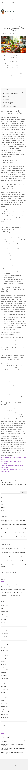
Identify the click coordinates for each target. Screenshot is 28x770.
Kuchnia (3, 507)
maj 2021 (3, 692)
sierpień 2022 (4, 681)
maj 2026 (3, 614)
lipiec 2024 (3, 658)
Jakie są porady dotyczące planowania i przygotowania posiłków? (11, 101)
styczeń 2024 (4, 664)
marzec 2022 (4, 686)
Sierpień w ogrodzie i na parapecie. (9, 586)
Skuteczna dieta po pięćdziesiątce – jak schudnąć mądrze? (13, 481)
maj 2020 (3, 725)
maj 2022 (3, 683)
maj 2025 (3, 647)
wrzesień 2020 (4, 714)
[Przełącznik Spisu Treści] (23, 90)
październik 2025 (5, 633)
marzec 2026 (4, 619)
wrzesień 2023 (4, 669)
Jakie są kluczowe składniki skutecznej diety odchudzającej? (12, 95)
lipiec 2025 (3, 642)
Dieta (14, 19)
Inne (2, 504)
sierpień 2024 (4, 655)
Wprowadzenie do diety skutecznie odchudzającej (13, 92)
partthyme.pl (20, 33)
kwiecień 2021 (4, 695)
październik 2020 (5, 711)
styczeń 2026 (4, 625)
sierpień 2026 (4, 605)
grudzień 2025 (4, 628)
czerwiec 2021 (4, 689)
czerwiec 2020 (4, 723)
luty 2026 (3, 622)
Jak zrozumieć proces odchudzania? (11, 93)
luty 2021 (3, 700)
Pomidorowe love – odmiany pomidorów (11, 595)
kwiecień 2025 (4, 650)
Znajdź (23, 492)
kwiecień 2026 (4, 616)
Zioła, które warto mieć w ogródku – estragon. (12, 592)
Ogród (2, 510)
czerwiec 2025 (4, 644)
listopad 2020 (4, 709)
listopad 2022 (4, 675)
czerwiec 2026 (4, 611)
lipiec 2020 (3, 720)
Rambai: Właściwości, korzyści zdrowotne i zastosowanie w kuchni (14, 485)
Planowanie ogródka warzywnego (9, 584)
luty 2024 (3, 661)
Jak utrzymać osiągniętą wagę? (9, 106)
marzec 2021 (4, 697)
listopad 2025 (4, 630)
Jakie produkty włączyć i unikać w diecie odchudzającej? (11, 98)
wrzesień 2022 (4, 678)
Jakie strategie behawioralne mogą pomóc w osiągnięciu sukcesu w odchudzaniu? (12, 104)
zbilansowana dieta (14, 414)
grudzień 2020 (4, 706)
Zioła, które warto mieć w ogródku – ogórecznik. (13, 589)
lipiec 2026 (3, 608)
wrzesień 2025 (4, 636)
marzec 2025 (4, 653)
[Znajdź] (26, 2)
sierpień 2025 (4, 639)
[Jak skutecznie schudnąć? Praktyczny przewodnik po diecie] (13, 44)
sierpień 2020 (4, 717)
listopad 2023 (4, 667)
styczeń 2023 (4, 672)
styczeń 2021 (4, 703)
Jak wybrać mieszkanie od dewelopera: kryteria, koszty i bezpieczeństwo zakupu (12, 557)
